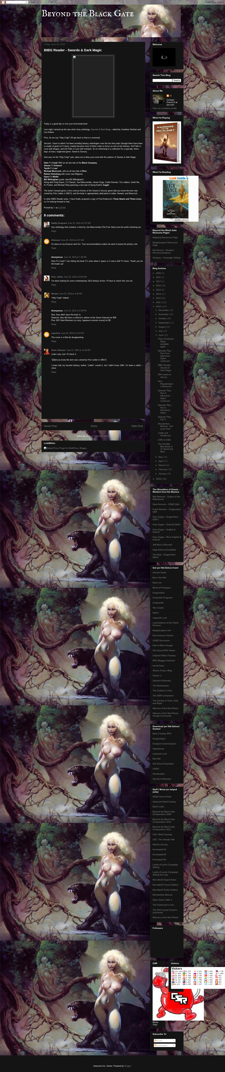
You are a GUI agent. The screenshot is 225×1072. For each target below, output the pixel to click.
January (163, 473)
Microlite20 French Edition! (165, 885)
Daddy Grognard (59, 223)
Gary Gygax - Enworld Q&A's (167, 524)
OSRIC (156, 769)
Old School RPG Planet (164, 650)
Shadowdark (159, 774)
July (161, 331)
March (162, 465)
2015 (158, 285)
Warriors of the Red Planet (165, 708)
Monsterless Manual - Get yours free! (165, 426)
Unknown (55, 240)
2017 (158, 281)
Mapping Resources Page (165, 237)
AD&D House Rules (162, 796)
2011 (158, 302)
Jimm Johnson (58, 350)
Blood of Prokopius (162, 587)
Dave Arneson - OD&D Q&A (166, 504)
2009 (158, 479)
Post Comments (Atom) (99, 436)
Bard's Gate (158, 806)
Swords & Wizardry (162, 680)
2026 (158, 273)
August (162, 327)
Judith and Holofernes (164, 434)
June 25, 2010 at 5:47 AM (79, 223)
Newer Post (50, 426)
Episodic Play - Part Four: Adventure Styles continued (165, 355)
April (161, 461)
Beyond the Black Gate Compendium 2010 (164, 820)
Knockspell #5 (159, 854)
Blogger (127, 1066)
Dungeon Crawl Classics (164, 743)
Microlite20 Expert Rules (164, 880)
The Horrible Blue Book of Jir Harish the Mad (165, 448)
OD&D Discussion (161, 640)
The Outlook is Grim (162, 690)
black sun (157, 582)
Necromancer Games (163, 635)
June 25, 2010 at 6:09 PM (75, 311)
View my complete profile (165, 108)
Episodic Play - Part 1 (165, 418)
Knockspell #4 (159, 849)
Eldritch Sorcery (160, 844)
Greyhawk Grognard (162, 597)
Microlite (157, 758)
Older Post (137, 426)
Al (171, 95)
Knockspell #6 (159, 859)
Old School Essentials (163, 763)
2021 (158, 277)
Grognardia (158, 602)
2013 (158, 294)
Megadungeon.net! (162, 630)
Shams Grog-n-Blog (162, 670)
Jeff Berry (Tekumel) (162, 544)
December (164, 310)
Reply (53, 231)
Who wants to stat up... (164, 375)
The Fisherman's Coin (163, 905)
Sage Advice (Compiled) (164, 549)
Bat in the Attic (159, 577)
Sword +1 (157, 675)
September (164, 322)
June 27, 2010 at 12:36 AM (78, 350)
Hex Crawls (158, 607)
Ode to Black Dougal (162, 645)
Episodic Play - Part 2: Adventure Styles (165, 409)
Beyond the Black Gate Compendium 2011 (164, 828)
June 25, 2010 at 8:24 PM (72, 333)
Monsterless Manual (162, 895)
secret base (158, 665)
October (163, 318)
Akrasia (54, 294)
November (164, 314)
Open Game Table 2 (162, 900)
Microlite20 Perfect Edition (165, 890)
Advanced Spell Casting (164, 801)
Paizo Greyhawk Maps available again (166, 343)
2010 (158, 306)
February (163, 469)
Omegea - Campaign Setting (166, 257)
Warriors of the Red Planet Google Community (165, 714)
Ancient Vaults (159, 572)
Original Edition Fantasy (164, 655)
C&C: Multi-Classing (162, 834)
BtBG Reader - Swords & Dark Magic (165, 368)
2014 (158, 290)
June (161, 335)
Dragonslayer (159, 738)
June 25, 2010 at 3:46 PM (70, 294)
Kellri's (156, 613)
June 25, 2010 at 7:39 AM (75, 257)
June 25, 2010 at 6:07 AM (72, 240)
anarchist (55, 333)
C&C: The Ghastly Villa (164, 839)
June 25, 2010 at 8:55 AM (75, 277)
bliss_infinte (57, 277)
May (161, 457)
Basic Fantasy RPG (162, 733)
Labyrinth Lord (160, 618)
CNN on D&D (164, 440)
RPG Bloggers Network (164, 660)
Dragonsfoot (159, 592)
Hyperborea (158, 748)
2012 (158, 298)
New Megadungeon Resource (165, 384)
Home (94, 426)
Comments (161, 1045)
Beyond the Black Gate (87, 14)
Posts (159, 1040)
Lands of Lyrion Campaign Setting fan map (165, 873)
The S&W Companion (163, 695)
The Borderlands (161, 685)
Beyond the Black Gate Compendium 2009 (164, 812)
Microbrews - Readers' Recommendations (163, 251)
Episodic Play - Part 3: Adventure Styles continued (165, 395)
